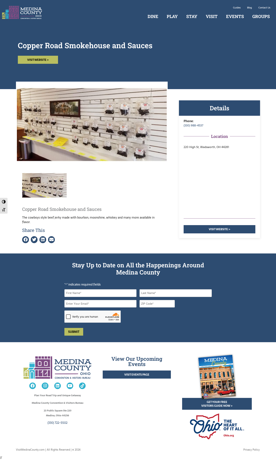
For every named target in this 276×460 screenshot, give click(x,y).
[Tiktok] (82, 386)
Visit (212, 16)
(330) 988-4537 (193, 125)
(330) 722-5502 (57, 422)
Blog (249, 8)
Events (235, 16)
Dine (153, 16)
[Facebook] (32, 386)
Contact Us (264, 8)
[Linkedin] (57, 386)
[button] (25, 239)
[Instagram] (45, 386)
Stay (191, 16)
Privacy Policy (251, 450)
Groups (261, 16)
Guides (237, 8)
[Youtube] (70, 386)
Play (172, 16)
